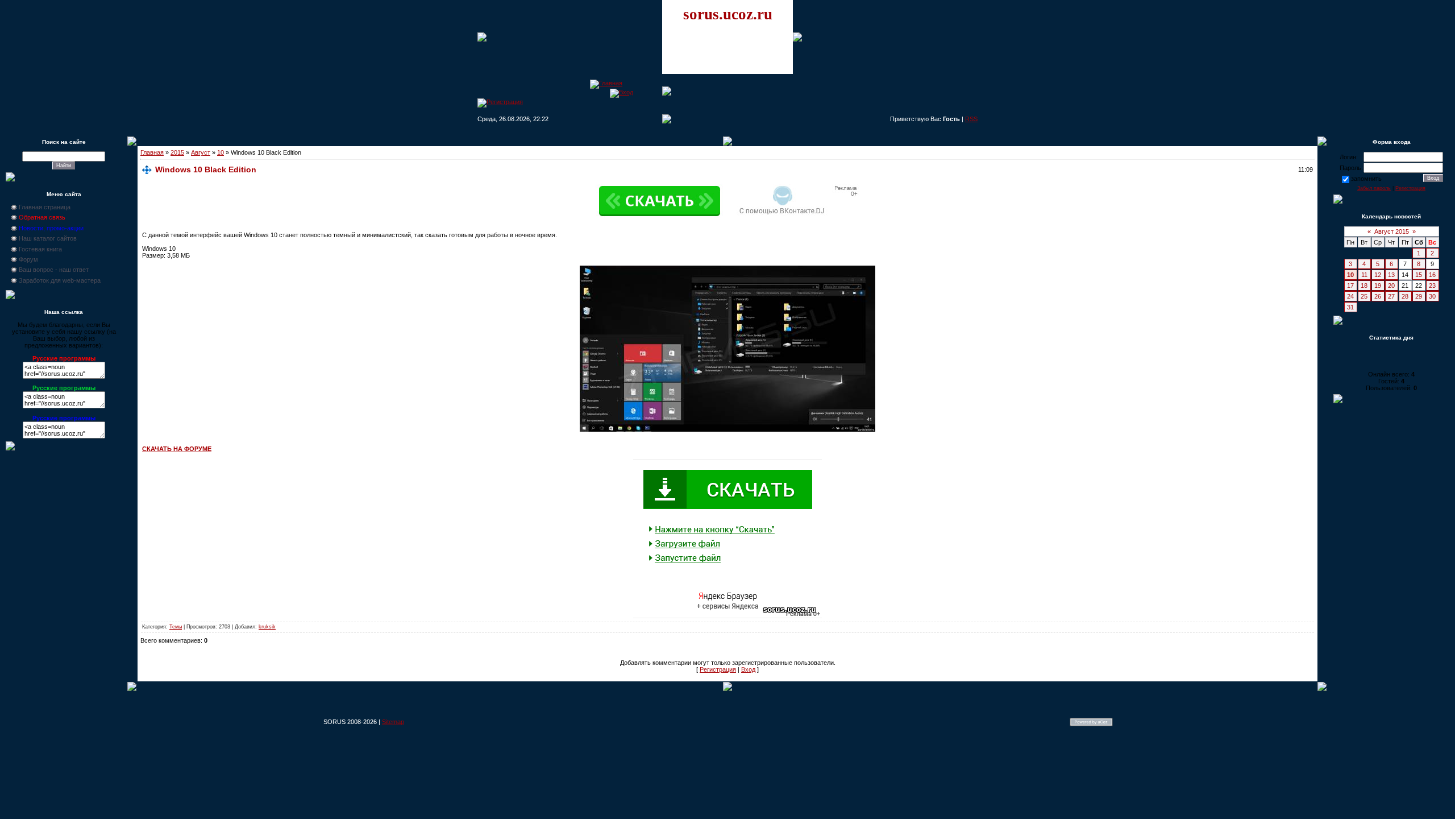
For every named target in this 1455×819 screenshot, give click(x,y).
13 (1391, 274)
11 (1364, 274)
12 (1377, 274)
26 (1377, 296)
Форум (28, 259)
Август (200, 152)
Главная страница (44, 207)
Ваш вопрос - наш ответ (54, 269)
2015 (177, 152)
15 (1418, 274)
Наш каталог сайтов (48, 238)
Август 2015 (1391, 231)
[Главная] (606, 83)
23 (1432, 285)
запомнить (1366, 178)
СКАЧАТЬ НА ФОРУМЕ (176, 448)
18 (1364, 285)
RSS (971, 118)
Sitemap (393, 721)
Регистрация (718, 669)
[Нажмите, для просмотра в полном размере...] (727, 429)
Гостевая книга (40, 249)
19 (1377, 285)
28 (1405, 296)
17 (1350, 285)
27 (1391, 296)
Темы (175, 627)
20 (1391, 285)
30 (1432, 296)
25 (1364, 296)
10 (220, 152)
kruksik (267, 627)
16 (1432, 274)
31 (1350, 307)
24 (1350, 296)
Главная (152, 152)
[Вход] (621, 92)
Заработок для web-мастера (60, 280)
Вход (748, 669)
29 (1418, 296)
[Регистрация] (500, 101)
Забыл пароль (1374, 188)
